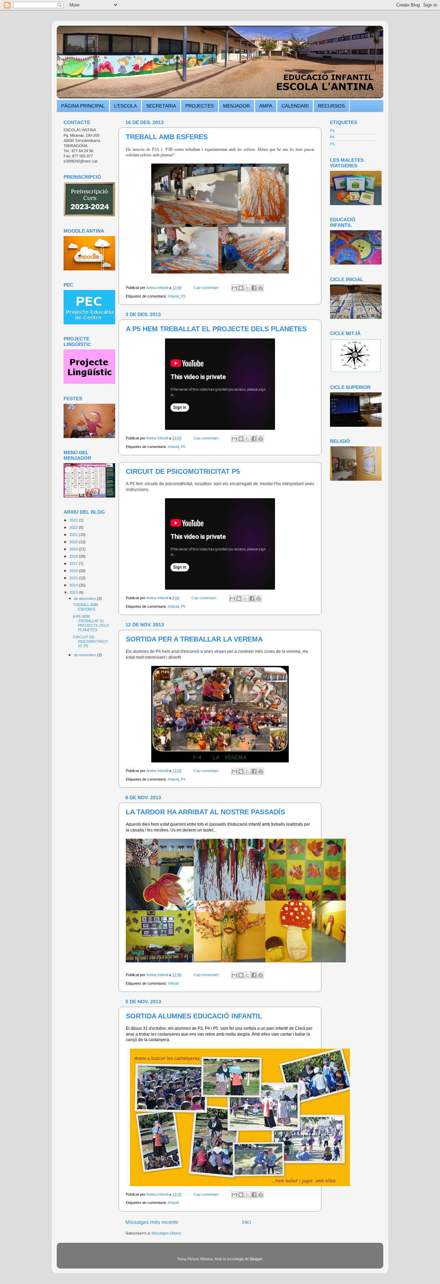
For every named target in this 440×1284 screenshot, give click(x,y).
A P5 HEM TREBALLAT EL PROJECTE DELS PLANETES (216, 329)
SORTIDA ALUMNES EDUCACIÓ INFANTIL (194, 1016)
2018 (74, 556)
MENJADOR (236, 106)
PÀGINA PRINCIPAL (83, 106)
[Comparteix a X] (247, 287)
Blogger (256, 1259)
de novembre (85, 655)
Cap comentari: (207, 288)
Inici (246, 1222)
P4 (183, 779)
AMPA (265, 106)
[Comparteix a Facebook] (254, 287)
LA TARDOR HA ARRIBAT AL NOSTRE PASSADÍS (205, 812)
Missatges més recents (151, 1222)
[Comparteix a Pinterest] (260, 287)
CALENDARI (295, 106)
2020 (74, 542)
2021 (74, 535)
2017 (74, 563)
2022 (74, 527)
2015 (74, 578)
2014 (74, 585)
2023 (74, 520)
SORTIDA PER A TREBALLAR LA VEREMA (194, 639)
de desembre (85, 598)
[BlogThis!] (241, 287)
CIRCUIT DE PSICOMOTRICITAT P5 (183, 471)
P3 (183, 296)
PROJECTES (199, 106)
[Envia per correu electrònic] (234, 287)
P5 (183, 447)
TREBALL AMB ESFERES (167, 137)
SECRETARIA (161, 106)
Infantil (173, 296)
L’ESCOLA (125, 106)
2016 (74, 571)
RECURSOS (331, 106)
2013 (74, 592)
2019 (74, 549)
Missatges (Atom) (166, 1233)
